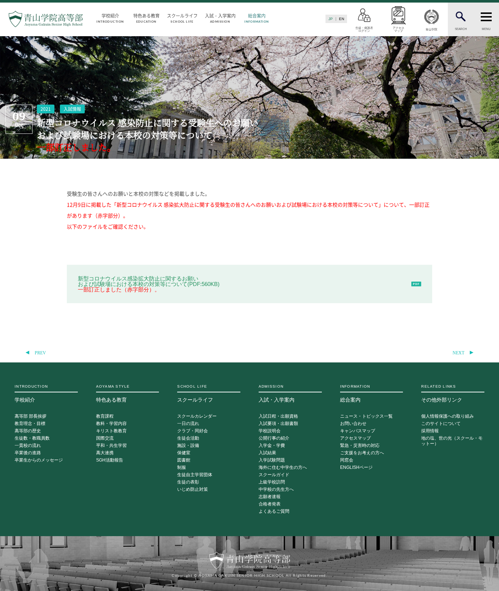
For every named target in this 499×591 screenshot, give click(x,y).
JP (330, 19)
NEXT (458, 353)
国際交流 (105, 438)
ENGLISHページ (356, 467)
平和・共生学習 (111, 445)
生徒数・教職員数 (32, 438)
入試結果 (267, 453)
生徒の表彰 (188, 482)
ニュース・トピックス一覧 (366, 416)
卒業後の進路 (28, 453)
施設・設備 (188, 445)
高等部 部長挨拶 (30, 416)
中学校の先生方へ (276, 489)
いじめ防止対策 (192, 489)
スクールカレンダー (197, 416)
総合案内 (256, 17)
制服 (181, 467)
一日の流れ (188, 423)
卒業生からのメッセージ (39, 460)
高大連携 (105, 453)
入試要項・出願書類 (278, 423)
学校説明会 (270, 431)
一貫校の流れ (28, 445)
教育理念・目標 (30, 423)
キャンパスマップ (357, 431)
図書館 (183, 460)
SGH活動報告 (109, 460)
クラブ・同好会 (192, 431)
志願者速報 (270, 496)
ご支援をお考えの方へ (362, 453)
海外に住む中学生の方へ (283, 467)
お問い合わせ (353, 423)
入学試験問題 (272, 460)
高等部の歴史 (28, 431)
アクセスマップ (355, 438)
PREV (40, 353)
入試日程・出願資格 (278, 416)
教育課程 (105, 416)
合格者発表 (270, 504)
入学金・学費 (272, 445)
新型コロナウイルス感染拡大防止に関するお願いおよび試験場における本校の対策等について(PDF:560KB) (149, 284)
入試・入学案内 (220, 17)
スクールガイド (274, 475)
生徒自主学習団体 (194, 475)
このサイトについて (441, 423)
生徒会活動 (188, 438)
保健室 (183, 453)
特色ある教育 (146, 17)
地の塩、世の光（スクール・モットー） (452, 441)
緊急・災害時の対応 (360, 445)
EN (341, 19)
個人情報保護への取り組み (447, 416)
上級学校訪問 (272, 482)
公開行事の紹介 (274, 438)
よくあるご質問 (274, 511)
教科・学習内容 (111, 423)
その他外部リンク (441, 393)
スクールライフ (182, 17)
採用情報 (430, 431)
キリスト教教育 (111, 431)
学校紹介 (110, 17)
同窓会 (346, 460)
